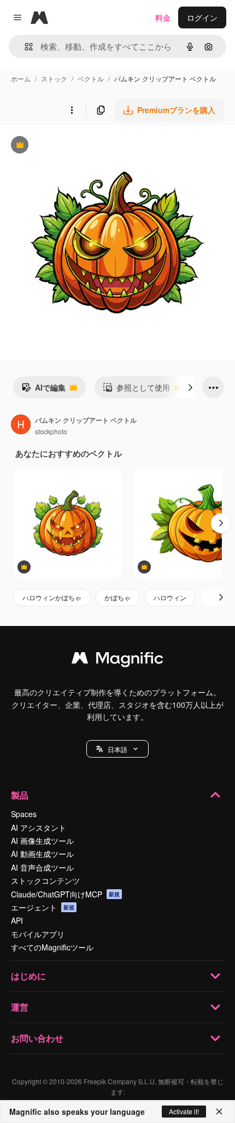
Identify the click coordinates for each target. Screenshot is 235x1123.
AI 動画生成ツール (42, 853)
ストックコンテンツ (45, 880)
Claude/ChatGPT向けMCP (65, 894)
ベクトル (91, 78)
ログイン (202, 17)
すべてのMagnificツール (52, 947)
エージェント (42, 907)
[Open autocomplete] (24, 47)
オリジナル (75, 146)
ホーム (21, 78)
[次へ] (190, 387)
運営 (19, 1007)
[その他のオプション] (72, 110)
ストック (54, 78)
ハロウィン (170, 597)
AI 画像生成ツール (42, 840)
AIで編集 (43, 390)
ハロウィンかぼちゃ (51, 597)
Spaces (24, 813)
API (17, 920)
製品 (19, 795)
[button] (117, 749)
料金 (163, 17)
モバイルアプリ (37, 934)
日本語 (117, 749)
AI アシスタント (38, 827)
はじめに (28, 976)
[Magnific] (117, 660)
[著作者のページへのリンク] (21, 425)
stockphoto (51, 431)
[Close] (219, 1111)
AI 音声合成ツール (42, 867)
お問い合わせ (37, 1038)
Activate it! (184, 1111)
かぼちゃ (117, 597)
